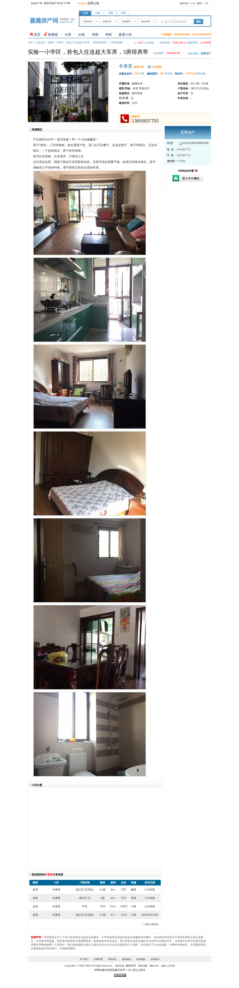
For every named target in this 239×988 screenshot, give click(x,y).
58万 (123, 889)
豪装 (133, 889)
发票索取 (140, 959)
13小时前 (150, 889)
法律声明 (98, 959)
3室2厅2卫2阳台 (84, 889)
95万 (123, 898)
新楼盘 (53, 34)
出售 (68, 34)
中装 (133, 906)
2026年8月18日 (149, 914)
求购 (95, 34)
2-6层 (103, 889)
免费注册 (93, 3)
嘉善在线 (184, 3)
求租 (108, 34)
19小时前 (150, 898)
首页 (37, 34)
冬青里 (56, 889)
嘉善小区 (125, 34)
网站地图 (142, 965)
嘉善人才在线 (168, 965)
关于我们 (84, 959)
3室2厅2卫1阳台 (84, 914)
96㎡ (113, 889)
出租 (81, 34)
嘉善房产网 (36, 3)
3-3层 (103, 914)
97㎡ (113, 914)
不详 (84, 906)
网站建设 (126, 959)
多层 (35, 889)
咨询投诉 (154, 959)
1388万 (124, 906)
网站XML (154, 965)
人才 (193, 3)
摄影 (199, 3)
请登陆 (81, 3)
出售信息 (40, 42)
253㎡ (113, 906)
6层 (103, 898)
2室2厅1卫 (84, 898)
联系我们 (112, 959)
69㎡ (113, 898)
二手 (206, 3)
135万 (123, 914)
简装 (133, 898)
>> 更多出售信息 (150, 924)
